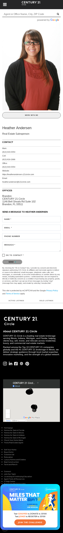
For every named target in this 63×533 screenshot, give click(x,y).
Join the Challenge (30, 522)
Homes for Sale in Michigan (15, 438)
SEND (12, 262)
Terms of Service (13, 294)
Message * (9, 245)
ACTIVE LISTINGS (16, 300)
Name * (7, 219)
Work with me (31, 115)
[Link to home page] (31, 4)
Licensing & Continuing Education (18, 476)
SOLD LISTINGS (46, 300)
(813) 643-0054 (8, 152)
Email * (8, 228)
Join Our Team (10, 474)
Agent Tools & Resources (14, 479)
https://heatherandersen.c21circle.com (18, 174)
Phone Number (12, 236)
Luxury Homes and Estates (15, 459)
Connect (7, 471)
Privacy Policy (52, 291)
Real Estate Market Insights (15, 484)
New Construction (11, 462)
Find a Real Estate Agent (13, 442)
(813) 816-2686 (8, 159)
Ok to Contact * (15, 255)
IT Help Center (9, 481)
